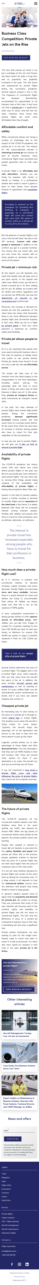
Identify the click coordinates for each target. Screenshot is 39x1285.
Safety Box (6, 1200)
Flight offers (6, 1185)
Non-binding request (16, 58)
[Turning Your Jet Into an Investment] (19, 1024)
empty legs (14, 718)
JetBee (4, 1167)
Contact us (6, 1240)
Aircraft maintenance (10, 1229)
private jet (17, 107)
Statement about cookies (19, 1273)
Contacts (5, 1193)
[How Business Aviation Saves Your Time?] (19, 1057)
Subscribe (13, 1139)
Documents (6, 1189)
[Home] (19, 3)
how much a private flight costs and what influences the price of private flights (19, 773)
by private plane (10, 326)
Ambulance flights (9, 1233)
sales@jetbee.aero (9, 1251)
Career (4, 1196)
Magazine (6, 1177)
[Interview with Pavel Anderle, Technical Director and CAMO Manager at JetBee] (19, 1092)
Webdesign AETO (20, 1280)
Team (4, 1174)
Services (5, 1207)
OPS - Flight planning (10, 1221)
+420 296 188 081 (8, 1255)
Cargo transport (8, 1218)
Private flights (7, 1214)
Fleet (4, 1181)
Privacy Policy (19, 1276)
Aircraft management (10, 1225)
